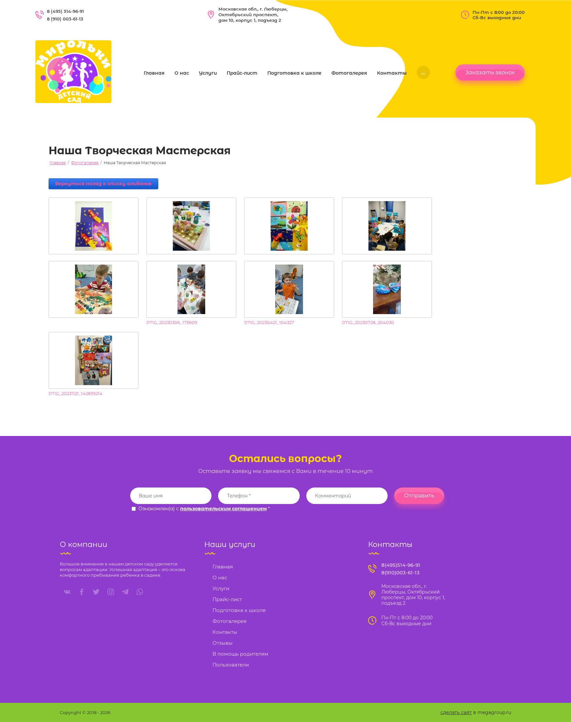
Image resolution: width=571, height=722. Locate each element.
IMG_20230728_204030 (368, 322)
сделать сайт (456, 712)
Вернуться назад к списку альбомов (103, 184)
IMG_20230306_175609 (171, 322)
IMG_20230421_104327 (269, 322)
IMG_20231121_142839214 (75, 393)
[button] (490, 72)
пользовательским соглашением (223, 509)
